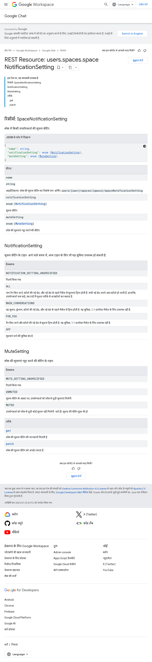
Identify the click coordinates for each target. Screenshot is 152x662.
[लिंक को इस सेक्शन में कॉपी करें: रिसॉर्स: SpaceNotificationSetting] (71, 119)
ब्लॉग (105, 552)
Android (9, 599)
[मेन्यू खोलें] (6, 4)
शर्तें (6, 644)
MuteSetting (48, 156)
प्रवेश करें (143, 4)
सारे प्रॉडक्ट (9, 629)
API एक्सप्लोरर (61, 570)
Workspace (43, 4)
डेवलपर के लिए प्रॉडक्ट (15, 558)
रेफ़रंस (63, 50)
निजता (14, 644)
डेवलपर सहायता (12, 570)
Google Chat (15, 16)
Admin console (62, 552)
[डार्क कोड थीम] (145, 146)
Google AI (10, 623)
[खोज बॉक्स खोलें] (106, 4)
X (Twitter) (109, 564)
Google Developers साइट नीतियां (72, 492)
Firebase (9, 611)
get (8, 430)
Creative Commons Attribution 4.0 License (84, 488)
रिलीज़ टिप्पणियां (12, 564)
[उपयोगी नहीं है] (145, 50)
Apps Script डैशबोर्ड (64, 558)
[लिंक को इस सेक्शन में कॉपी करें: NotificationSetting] (45, 246)
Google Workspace (26, 50)
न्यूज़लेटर (107, 558)
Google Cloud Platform (17, 617)
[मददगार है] (139, 50)
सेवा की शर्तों (10, 576)
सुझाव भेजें (138, 60)
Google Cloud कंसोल (65, 564)
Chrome (9, 605)
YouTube (108, 570)
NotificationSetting (65, 152)
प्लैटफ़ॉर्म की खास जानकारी (17, 552)
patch (10, 444)
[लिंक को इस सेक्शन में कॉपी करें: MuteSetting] (32, 352)
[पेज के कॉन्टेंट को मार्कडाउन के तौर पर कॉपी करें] (70, 67)
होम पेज (7, 50)
